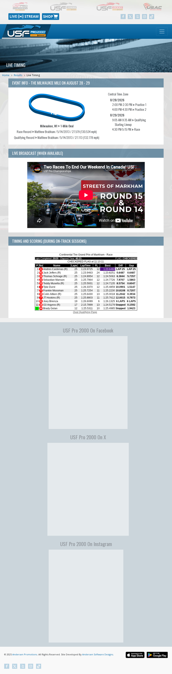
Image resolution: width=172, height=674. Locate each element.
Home (5, 75)
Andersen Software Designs (97, 654)
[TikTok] (151, 16)
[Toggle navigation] (162, 31)
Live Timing (33, 75)
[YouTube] (137, 16)
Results (18, 75)
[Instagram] (144, 16)
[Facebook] (123, 16)
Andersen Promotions (24, 654)
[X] (130, 16)
